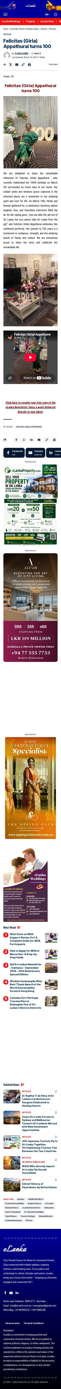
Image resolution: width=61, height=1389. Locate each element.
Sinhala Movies (46, 1216)
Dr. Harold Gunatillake (34, 1212)
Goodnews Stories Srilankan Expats (24, 29)
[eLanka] (30, 5)
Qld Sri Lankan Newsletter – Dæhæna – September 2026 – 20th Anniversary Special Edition (26, 969)
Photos (29, 1220)
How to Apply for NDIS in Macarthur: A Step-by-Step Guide (24, 954)
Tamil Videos (11, 1216)
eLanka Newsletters (31, 1208)
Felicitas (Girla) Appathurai (29, 427)
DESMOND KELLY (35, 1199)
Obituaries (49, 1208)
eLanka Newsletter (13, 1220)
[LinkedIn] (17, 1293)
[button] (6, 14)
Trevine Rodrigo (28, 1216)
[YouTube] (11, 1293)
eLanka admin (21, 53)
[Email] (17, 64)
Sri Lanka (49, 1203)
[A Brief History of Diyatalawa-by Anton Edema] (11, 1185)
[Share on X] (10, 64)
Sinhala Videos (11, 1208)
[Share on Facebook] (16, 440)
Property (30, 21)
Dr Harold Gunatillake (33, 1162)
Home (5, 29)
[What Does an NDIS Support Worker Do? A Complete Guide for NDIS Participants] (51, 938)
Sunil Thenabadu (13, 1212)
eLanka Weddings (11, 21)
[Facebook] (14, 453)
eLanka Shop (47, 21)
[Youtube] (35, 453)
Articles (44, 29)
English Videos (34, 1203)
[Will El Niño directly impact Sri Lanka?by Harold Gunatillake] (11, 1163)
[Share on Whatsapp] (23, 440)
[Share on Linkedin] (31, 440)
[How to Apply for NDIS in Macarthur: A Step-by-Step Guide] (51, 954)
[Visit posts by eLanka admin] (7, 55)
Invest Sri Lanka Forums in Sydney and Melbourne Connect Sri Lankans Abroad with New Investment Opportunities (39, 1123)
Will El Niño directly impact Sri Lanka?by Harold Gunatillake (38, 1169)
